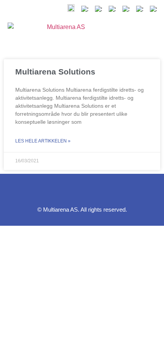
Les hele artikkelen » (43, 141)
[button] (128, 34)
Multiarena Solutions (55, 71)
